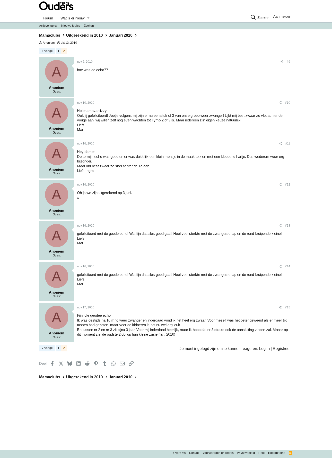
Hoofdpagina (276, 453)
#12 (287, 184)
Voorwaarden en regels (218, 453)
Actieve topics (48, 25)
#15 (287, 307)
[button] (88, 18)
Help (261, 453)
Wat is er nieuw (73, 18)
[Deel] (282, 62)
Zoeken (89, 25)
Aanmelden (282, 16)
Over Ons (179, 453)
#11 (287, 143)
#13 (287, 225)
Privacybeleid (246, 453)
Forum (48, 18)
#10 (287, 102)
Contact (194, 453)
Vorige (48, 51)
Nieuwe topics (70, 25)
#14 (287, 266)
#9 (288, 61)
